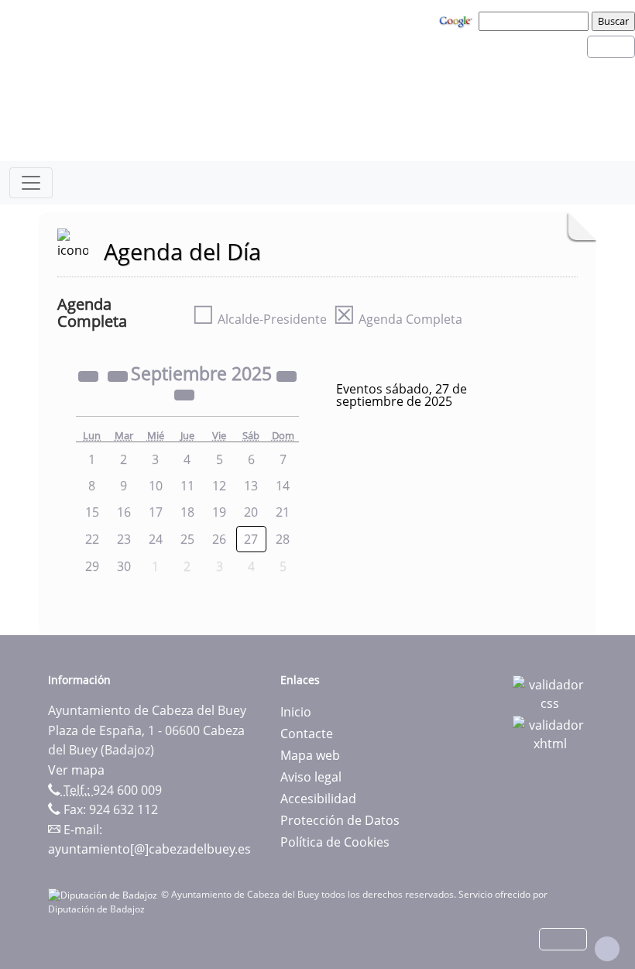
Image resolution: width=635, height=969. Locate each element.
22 (92, 539)
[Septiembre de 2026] (286, 375)
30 (124, 566)
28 (283, 539)
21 (283, 512)
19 (219, 512)
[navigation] (536, 21)
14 (283, 485)
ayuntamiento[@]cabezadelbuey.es (149, 848)
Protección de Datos (340, 820)
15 (92, 512)
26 (219, 539)
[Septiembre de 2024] (89, 375)
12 (219, 485)
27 (251, 539)
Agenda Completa (397, 319)
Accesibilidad (318, 798)
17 (156, 512)
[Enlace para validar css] (550, 692)
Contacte (306, 733)
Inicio (295, 711)
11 (187, 485)
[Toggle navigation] (31, 182)
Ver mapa (76, 769)
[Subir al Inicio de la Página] (607, 948)
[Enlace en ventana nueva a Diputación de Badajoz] (104, 894)
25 (187, 539)
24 (156, 539)
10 (156, 485)
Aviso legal (311, 776)
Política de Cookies (335, 841)
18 (187, 512)
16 (124, 512)
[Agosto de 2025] (119, 375)
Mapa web (310, 755)
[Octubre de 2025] (184, 394)
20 (251, 512)
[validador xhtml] (550, 732)
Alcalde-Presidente (259, 319)
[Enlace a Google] (458, 20)
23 (124, 539)
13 (251, 485)
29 (92, 566)
